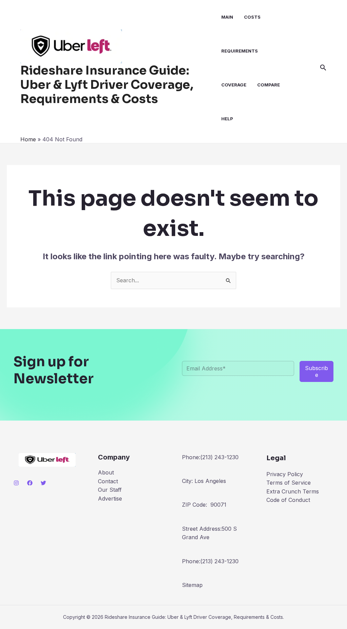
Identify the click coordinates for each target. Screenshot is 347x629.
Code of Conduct (288, 499)
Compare (268, 84)
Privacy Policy (284, 474)
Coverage (233, 84)
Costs (252, 17)
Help (227, 118)
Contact (108, 481)
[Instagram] (16, 483)
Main (227, 17)
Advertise (110, 498)
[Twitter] (43, 483)
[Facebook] (30, 483)
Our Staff (110, 489)
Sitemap (192, 585)
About (106, 472)
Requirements (239, 51)
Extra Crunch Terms (292, 491)
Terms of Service (288, 482)
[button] (323, 68)
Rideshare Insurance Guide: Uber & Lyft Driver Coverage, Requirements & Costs (106, 84)
